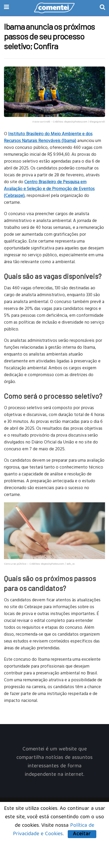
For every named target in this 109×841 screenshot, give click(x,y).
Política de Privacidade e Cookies (53, 830)
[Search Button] (102, 8)
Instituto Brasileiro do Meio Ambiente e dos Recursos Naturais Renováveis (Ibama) (48, 137)
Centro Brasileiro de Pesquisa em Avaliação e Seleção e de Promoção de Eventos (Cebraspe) (49, 188)
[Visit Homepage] (54, 8)
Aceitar (82, 834)
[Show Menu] (6, 8)
